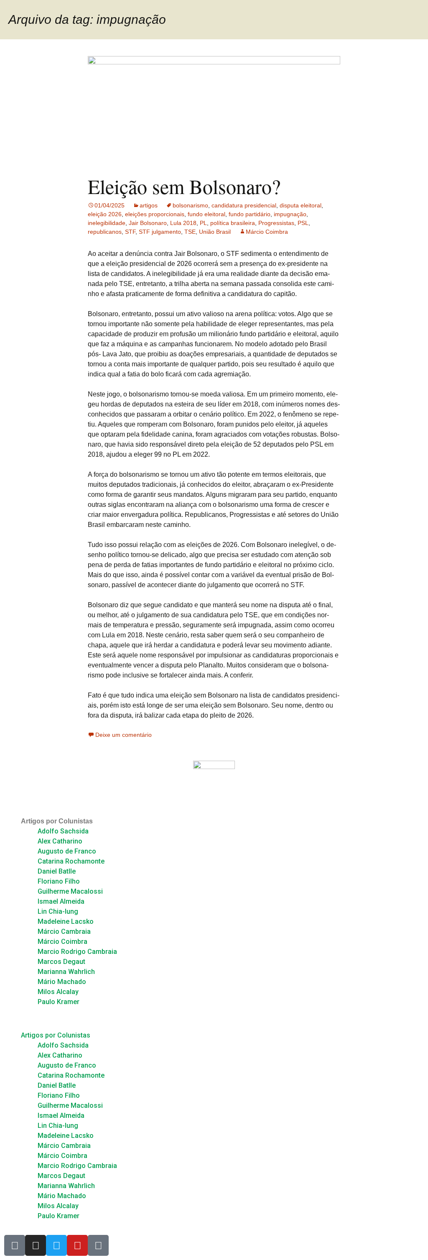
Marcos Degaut (61, 962)
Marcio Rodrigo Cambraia (77, 952)
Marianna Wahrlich (66, 972)
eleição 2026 (105, 214)
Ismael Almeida (61, 901)
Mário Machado (62, 982)
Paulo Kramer (58, 1002)
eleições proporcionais (154, 214)
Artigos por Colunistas (57, 821)
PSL (303, 223)
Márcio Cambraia (64, 931)
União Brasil (215, 231)
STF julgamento (160, 231)
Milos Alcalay (58, 992)
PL (203, 223)
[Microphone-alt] (14, 1245)
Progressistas (276, 223)
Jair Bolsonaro (148, 223)
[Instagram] (35, 1245)
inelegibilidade (106, 223)
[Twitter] (56, 1245)
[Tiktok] (98, 1245)
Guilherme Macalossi (70, 891)
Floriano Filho (59, 881)
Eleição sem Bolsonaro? (184, 186)
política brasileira (232, 223)
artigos (149, 205)
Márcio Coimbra (267, 231)
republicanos (105, 231)
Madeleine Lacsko (66, 921)
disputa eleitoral (300, 205)
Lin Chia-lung (58, 911)
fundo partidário (249, 214)
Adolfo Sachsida (63, 831)
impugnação (290, 214)
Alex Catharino (60, 841)
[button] (214, 1019)
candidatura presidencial (243, 205)
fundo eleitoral (206, 214)
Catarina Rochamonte (71, 861)
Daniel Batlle (57, 871)
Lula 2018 (183, 223)
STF (130, 231)
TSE (190, 231)
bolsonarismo (190, 205)
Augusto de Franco (67, 851)
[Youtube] (77, 1245)
